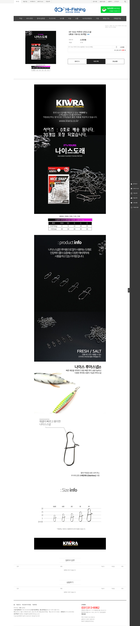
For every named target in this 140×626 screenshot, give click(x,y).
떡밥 (20, 18)
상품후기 (110, 1)
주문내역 (135, 193)
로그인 (17, 1)
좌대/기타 (106, 18)
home (106, 25)
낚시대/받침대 (87, 18)
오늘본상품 (135, 207)
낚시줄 (62, 18)
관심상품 (135, 202)
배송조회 (135, 198)
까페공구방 (117, 18)
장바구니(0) (136, 188)
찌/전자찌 (52, 18)
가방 (97, 18)
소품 (76, 18)
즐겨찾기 (135, 183)
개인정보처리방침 (26, 604)
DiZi (39, 616)
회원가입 (25, 1)
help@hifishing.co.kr (34, 614)
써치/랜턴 (29, 18)
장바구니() (40, 1)
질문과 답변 (102, 1)
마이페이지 (32, 1)
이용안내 (18, 604)
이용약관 (34, 604)
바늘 (69, 18)
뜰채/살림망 (41, 18)
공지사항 (95, 1)
